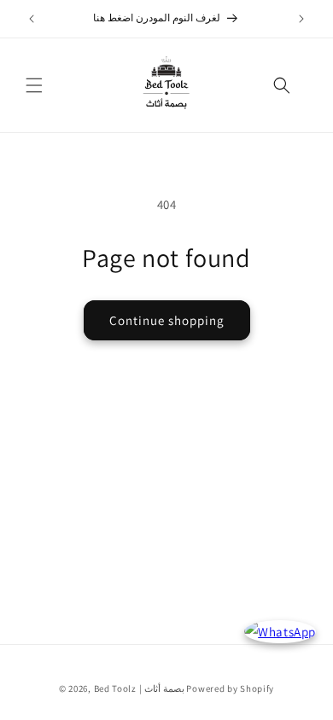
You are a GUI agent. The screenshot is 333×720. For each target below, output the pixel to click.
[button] (34, 85)
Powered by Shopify (230, 688)
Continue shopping (167, 320)
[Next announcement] (301, 19)
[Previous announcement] (31, 19)
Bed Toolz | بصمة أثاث (139, 688)
